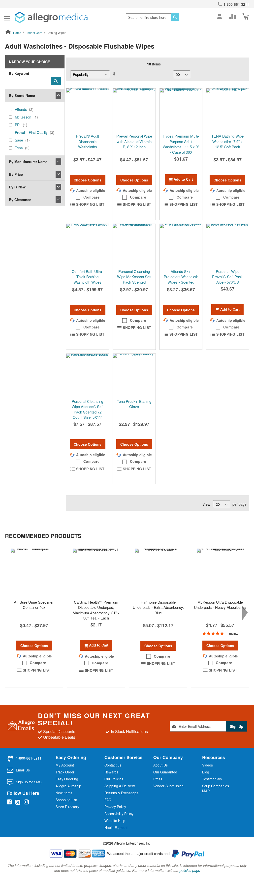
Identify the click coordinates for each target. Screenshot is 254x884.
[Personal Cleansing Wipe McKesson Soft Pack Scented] (134, 245)
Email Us (23, 769)
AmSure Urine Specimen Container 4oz (34, 604)
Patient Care (34, 32)
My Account (65, 765)
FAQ (107, 799)
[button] (87, 197)
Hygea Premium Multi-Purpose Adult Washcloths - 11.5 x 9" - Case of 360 (181, 143)
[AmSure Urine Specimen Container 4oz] (34, 572)
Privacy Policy (115, 806)
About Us (160, 765)
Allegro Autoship (68, 785)
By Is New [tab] (17, 186)
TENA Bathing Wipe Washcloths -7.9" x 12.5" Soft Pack (227, 141)
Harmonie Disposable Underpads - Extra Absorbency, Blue (158, 607)
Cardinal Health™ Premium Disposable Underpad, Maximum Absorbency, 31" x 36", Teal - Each (96, 609)
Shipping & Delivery (119, 785)
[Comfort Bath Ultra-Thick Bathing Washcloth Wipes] (87, 245)
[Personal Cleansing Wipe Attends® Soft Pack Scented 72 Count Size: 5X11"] (87, 375)
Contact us (112, 765)
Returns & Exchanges (121, 792)
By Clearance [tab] (20, 199)
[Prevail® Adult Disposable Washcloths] (87, 109)
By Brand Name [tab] (22, 95)
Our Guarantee (165, 771)
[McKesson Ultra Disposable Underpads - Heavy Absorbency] (220, 572)
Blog (205, 771)
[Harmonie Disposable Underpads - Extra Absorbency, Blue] (158, 572)
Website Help (114, 820)
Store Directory (67, 806)
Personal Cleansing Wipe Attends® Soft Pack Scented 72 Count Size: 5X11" (87, 409)
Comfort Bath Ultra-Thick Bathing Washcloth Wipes (87, 277)
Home (17, 32)
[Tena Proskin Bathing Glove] (134, 375)
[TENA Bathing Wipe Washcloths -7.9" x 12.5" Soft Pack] (227, 109)
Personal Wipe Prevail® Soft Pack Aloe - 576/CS (227, 277)
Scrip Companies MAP (215, 788)
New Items (64, 792)
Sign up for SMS (28, 781)
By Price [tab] (16, 174)
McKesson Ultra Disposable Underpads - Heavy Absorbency (220, 604)
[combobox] (152, 17)
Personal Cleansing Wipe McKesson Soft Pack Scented (134, 277)
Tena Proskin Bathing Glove (134, 404)
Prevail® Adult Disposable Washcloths (87, 141)
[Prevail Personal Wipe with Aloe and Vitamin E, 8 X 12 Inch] (134, 109)
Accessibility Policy (118, 813)
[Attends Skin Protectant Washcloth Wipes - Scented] (181, 245)
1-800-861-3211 (236, 4)
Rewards (111, 771)
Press (157, 778)
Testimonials (212, 778)
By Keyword (19, 73)
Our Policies (113, 778)
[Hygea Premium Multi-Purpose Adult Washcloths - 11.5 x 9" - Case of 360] (181, 109)
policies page (190, 870)
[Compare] (232, 16)
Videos (207, 765)
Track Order (65, 771)
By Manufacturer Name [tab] (28, 161)
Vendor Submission (168, 785)
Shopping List (66, 799)
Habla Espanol (115, 827)
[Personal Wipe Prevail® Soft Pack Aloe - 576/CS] (227, 245)
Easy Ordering (67, 778)
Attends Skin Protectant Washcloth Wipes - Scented (181, 277)
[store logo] (52, 17)
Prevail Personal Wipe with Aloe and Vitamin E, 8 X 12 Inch (134, 141)
